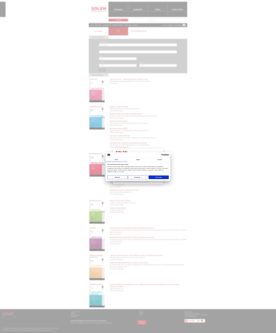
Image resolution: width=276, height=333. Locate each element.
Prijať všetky (159, 177)
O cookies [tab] (159, 159)
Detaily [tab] (138, 159)
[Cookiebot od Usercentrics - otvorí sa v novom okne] (162, 155)
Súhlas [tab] (116, 159)
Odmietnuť (117, 177)
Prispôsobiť (137, 177)
